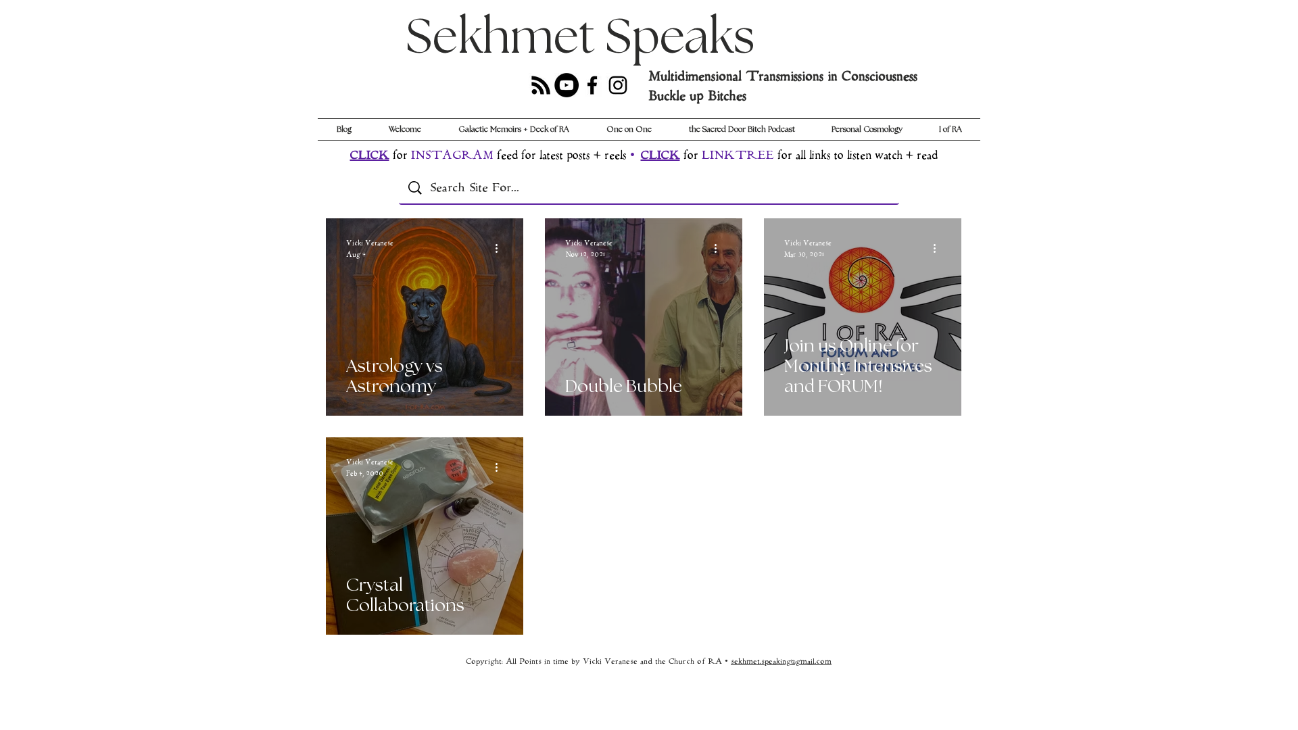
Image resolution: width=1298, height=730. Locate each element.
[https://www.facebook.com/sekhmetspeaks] (592, 85)
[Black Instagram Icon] (618, 85)
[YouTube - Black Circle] (566, 85)
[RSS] (541, 85)
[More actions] (501, 248)
